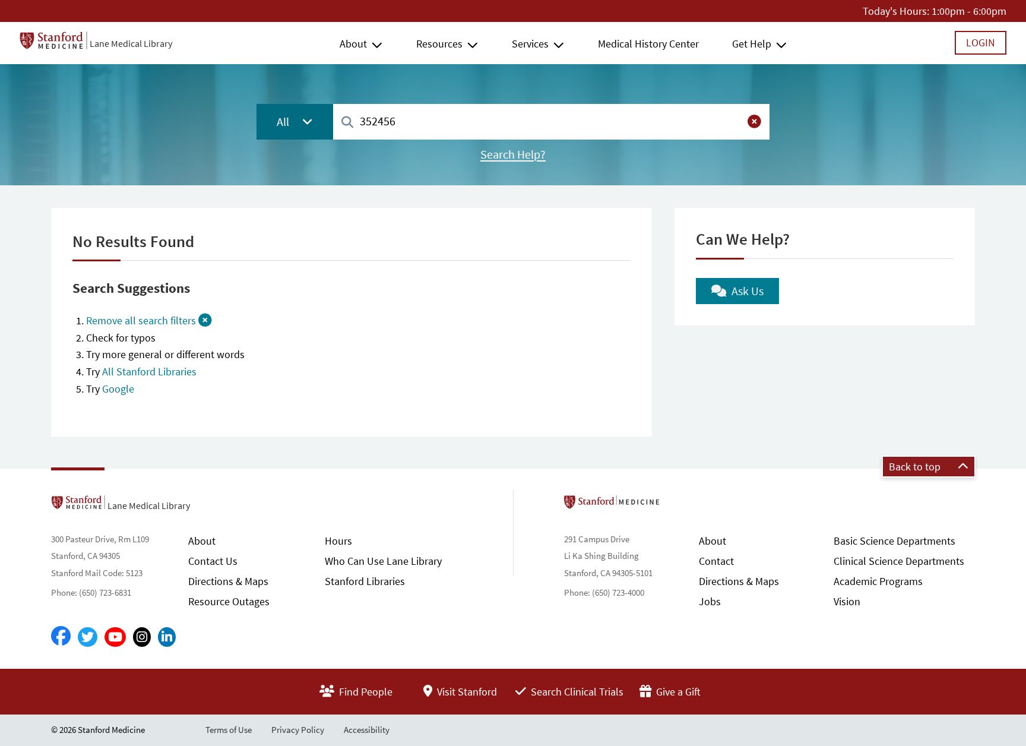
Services (530, 43)
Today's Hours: (896, 11)
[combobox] (551, 121)
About (353, 43)
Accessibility (367, 729)
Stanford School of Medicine (680, 505)
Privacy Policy (297, 729)
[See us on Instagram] (142, 637)
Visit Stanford (466, 691)
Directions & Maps (228, 581)
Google (118, 389)
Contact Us (213, 561)
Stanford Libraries (365, 581)
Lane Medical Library (131, 43)
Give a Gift (677, 691)
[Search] (347, 122)
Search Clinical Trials (575, 691)
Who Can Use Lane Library (383, 561)
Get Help (751, 43)
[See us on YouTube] (115, 637)
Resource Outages (229, 601)
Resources (439, 43)
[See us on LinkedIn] (167, 637)
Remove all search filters (142, 320)
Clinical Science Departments (899, 561)
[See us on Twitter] (87, 637)
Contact (716, 561)
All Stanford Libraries (149, 371)
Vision (847, 601)
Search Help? (513, 154)
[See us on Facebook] (61, 636)
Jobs (710, 601)
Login (980, 42)
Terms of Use (228, 729)
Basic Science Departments (894, 541)
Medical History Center (648, 43)
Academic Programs (878, 581)
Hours (338, 541)
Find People (364, 691)
